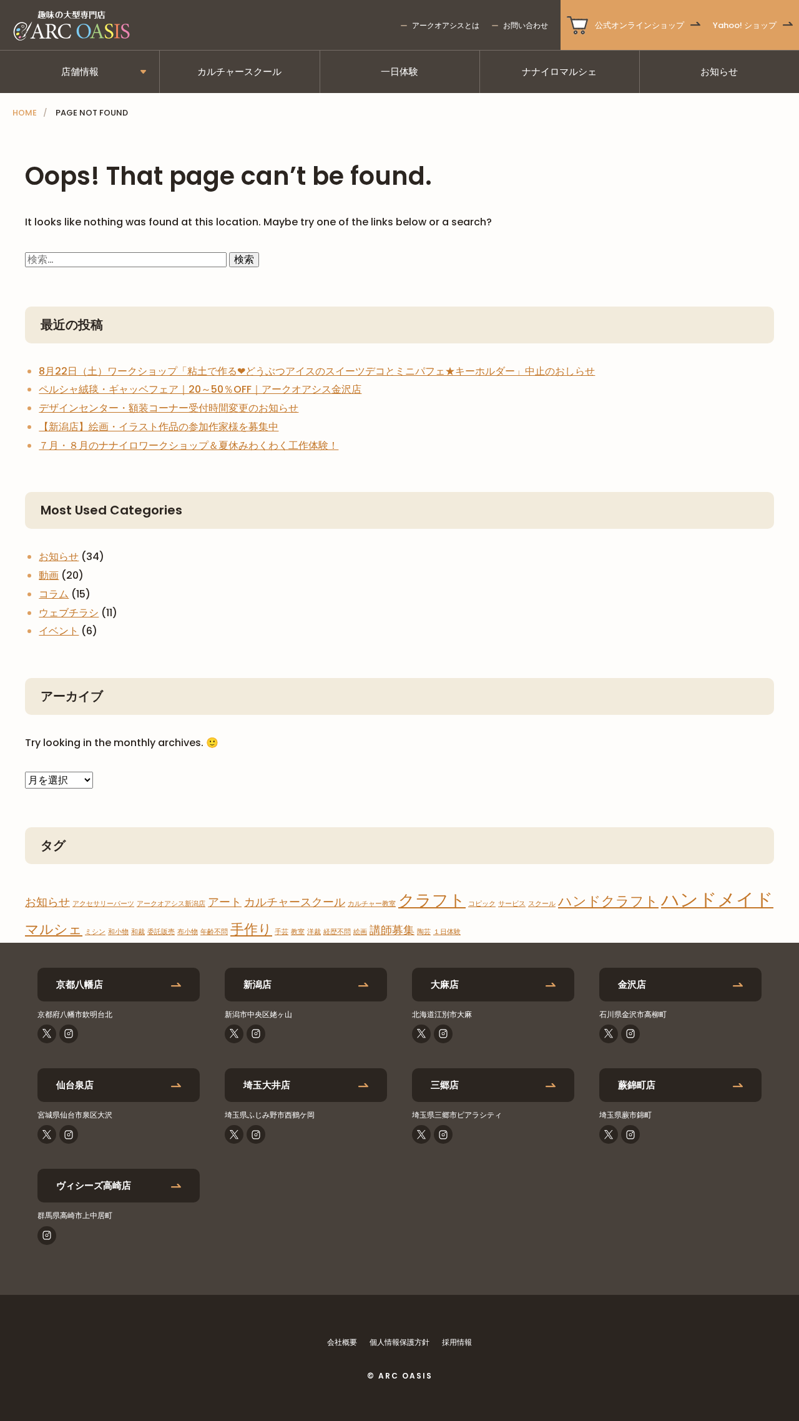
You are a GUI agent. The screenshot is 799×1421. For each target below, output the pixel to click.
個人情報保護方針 (399, 1342)
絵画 (360, 932)
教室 (298, 932)
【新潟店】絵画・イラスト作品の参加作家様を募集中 (158, 427)
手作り (251, 929)
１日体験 (447, 932)
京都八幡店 (79, 984)
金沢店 (632, 984)
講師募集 (392, 930)
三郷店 (445, 1084)
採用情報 (457, 1342)
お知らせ (719, 71)
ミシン (95, 932)
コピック (482, 903)
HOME (24, 113)
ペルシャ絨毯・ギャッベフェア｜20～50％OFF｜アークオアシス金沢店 (200, 389)
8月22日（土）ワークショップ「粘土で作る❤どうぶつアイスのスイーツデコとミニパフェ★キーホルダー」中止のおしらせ (317, 371)
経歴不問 (337, 932)
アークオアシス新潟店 (171, 903)
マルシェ (53, 929)
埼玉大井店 (266, 1084)
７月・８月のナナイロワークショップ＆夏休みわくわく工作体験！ (188, 445)
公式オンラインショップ (639, 25)
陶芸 (424, 932)
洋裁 (314, 932)
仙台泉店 (75, 1084)
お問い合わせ (525, 25)
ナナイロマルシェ (559, 71)
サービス (512, 903)
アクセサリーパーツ (103, 903)
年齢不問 (214, 932)
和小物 (118, 932)
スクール (542, 903)
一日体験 (399, 71)
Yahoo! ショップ (745, 25)
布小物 (187, 932)
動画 (49, 575)
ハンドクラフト (608, 901)
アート (225, 902)
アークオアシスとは (445, 25)
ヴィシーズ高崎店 (93, 1185)
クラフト (432, 900)
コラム (54, 594)
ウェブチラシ (69, 613)
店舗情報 (80, 71)
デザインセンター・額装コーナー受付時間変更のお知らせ (168, 408)
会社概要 (342, 1342)
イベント (59, 631)
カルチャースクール (239, 71)
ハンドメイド (717, 899)
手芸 (281, 932)
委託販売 (161, 932)
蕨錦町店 (636, 1084)
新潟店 (257, 984)
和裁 (138, 932)
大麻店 (445, 984)
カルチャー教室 (372, 903)
